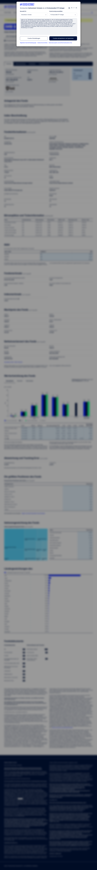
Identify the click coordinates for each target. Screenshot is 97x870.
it (74, 7)
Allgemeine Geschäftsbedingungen (28, 42)
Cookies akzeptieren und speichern (63, 38)
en (76, 7)
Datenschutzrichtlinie (42, 42)
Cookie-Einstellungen (34, 38)
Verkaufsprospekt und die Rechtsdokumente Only (60, 42)
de (69, 7)
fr (71, 7)
